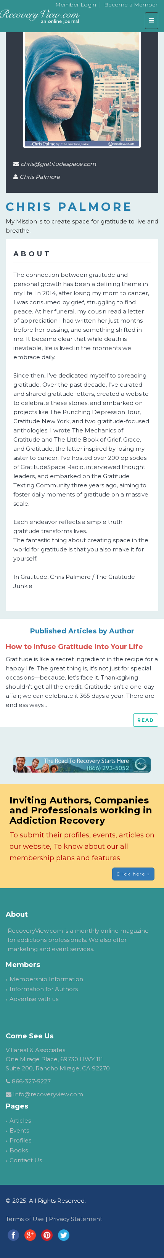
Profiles (20, 1140)
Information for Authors (44, 989)
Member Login (75, 4)
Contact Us (26, 1160)
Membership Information (46, 979)
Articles (20, 1120)
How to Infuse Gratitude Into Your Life (74, 647)
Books (19, 1150)
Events (19, 1130)
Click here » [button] (133, 874)
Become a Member (131, 4)
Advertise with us (34, 999)
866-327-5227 (31, 1081)
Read (145, 720)
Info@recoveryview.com (48, 1094)
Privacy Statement (75, 1219)
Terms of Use (25, 1219)
